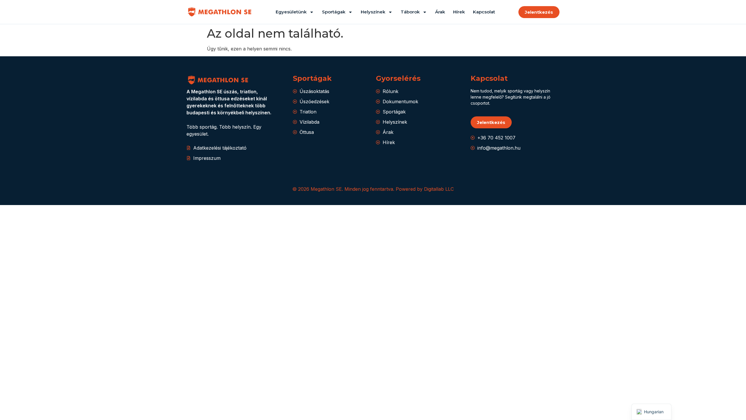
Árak (440, 12)
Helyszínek (373, 12)
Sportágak (333, 12)
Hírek (459, 12)
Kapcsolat (484, 12)
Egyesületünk (291, 12)
